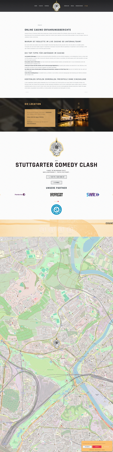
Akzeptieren (87, 446)
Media (72, 6)
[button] (56, 343)
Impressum (103, 449)
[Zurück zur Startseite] (56, 6)
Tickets (41, 6)
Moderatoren (79, 6)
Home (35, 6)
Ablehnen (97, 446)
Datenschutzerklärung (98, 449)
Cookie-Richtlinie (91, 449)
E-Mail (57, 182)
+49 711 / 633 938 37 (57, 177)
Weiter (86, 92)
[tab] (54, 201)
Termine (47, 6)
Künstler (66, 6)
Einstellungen (106, 446)
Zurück (27, 92)
